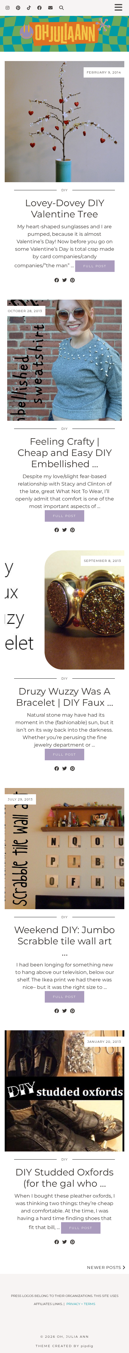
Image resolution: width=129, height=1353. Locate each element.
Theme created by (64, 1346)
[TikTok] (29, 8)
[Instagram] (8, 8)
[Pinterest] (18, 8)
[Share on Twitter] (65, 280)
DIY (64, 190)
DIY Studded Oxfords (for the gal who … (64, 1177)
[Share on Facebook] (57, 280)
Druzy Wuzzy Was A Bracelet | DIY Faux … (64, 697)
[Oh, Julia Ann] (64, 26)
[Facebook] (39, 8)
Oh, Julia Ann (73, 1337)
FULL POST (94, 266)
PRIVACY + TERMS (80, 1304)
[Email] (50, 8)
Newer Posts (104, 1267)
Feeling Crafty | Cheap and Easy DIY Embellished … (65, 453)
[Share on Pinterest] (72, 280)
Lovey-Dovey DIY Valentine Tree (64, 208)
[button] (120, 8)
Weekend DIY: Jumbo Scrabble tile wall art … (64, 941)
